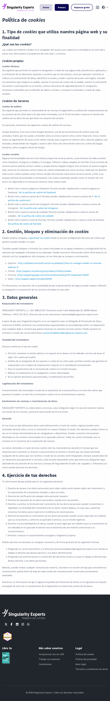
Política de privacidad (86, 659)
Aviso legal (80, 664)
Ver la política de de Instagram (39, 208)
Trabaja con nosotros (49, 659)
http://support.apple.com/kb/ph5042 (33, 278)
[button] (105, 7)
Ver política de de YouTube (24, 223)
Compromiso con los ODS (51, 654)
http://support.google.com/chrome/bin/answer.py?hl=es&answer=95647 (53, 274)
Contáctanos (45, 664)
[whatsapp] (28, 624)
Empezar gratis (82, 7)
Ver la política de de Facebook (37, 192)
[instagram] (22, 624)
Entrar (46, 7)
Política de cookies (84, 654)
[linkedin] (17, 624)
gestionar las (40, 237)
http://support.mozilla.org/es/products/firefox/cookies (43, 271)
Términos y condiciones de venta (91, 669)
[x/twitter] (6, 624)
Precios (62, 7)
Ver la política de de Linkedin (36, 215)
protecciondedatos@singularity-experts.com (65, 332)
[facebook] (11, 624)
